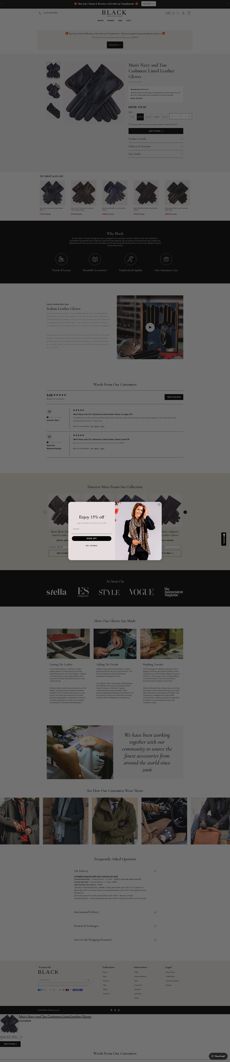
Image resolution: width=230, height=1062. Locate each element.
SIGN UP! (91, 538)
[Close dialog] (159, 504)
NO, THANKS (91, 546)
